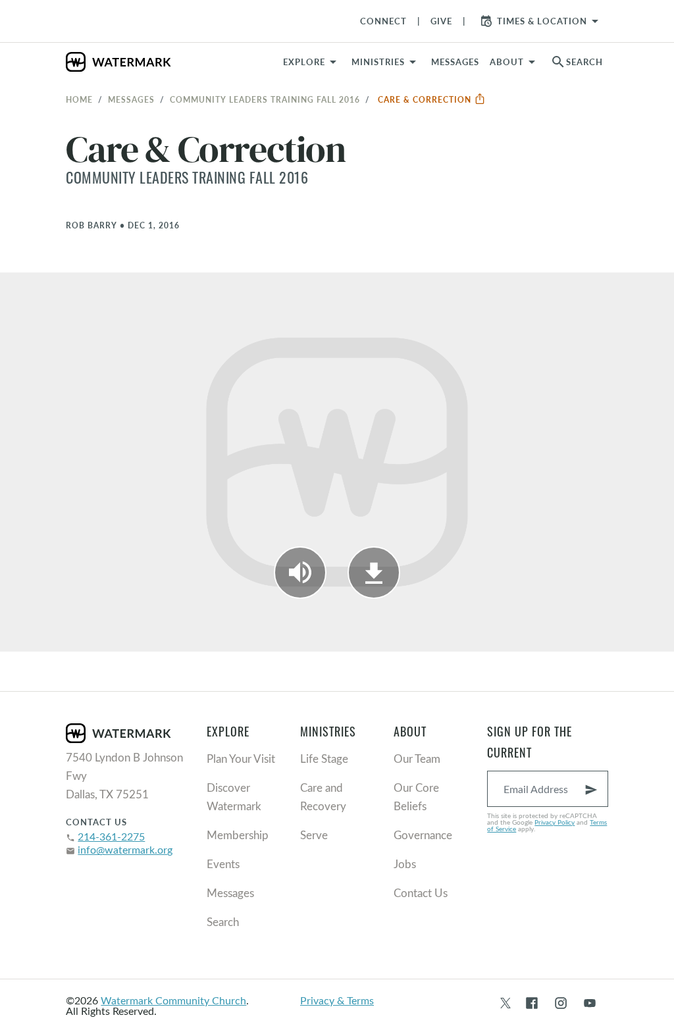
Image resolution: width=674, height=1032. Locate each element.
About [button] (507, 62)
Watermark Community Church (173, 1000)
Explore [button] (304, 62)
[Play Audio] (300, 572)
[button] (386, 62)
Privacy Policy (554, 822)
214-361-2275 (111, 836)
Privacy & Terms (337, 1000)
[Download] (374, 572)
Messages (131, 99)
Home (79, 99)
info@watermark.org (125, 849)
